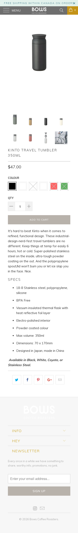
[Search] (61, 10)
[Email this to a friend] (60, 379)
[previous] (12, 63)
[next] (66, 63)
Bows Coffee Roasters (44, 519)
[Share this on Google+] (49, 379)
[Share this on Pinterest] (38, 379)
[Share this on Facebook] (27, 379)
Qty (11, 198)
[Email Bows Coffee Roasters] (42, 509)
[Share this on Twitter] (16, 379)
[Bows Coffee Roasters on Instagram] (35, 509)
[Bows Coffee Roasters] (39, 10)
